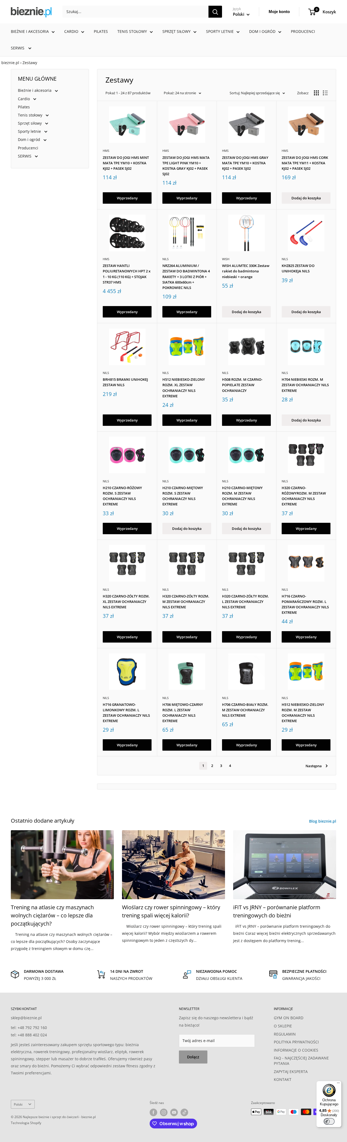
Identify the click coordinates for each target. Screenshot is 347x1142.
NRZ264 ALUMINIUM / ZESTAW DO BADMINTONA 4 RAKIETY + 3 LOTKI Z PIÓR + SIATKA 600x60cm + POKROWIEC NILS (186, 276)
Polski (18, 1104)
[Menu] (338, 1084)
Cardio (71, 31)
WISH (225, 259)
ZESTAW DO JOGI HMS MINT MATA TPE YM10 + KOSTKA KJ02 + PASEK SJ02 (126, 163)
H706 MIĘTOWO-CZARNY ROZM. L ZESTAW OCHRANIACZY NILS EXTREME (182, 712)
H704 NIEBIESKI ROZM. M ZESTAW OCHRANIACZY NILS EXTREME (305, 385)
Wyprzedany (127, 198)
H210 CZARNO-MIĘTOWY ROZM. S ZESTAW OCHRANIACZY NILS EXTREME (182, 495)
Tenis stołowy (132, 31)
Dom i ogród (262, 31)
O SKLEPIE (283, 1025)
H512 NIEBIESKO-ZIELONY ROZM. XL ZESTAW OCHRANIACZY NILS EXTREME (183, 387)
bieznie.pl (10, 62)
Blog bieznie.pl (323, 821)
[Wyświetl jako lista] (325, 92)
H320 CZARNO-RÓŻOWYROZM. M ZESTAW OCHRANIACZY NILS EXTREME (304, 495)
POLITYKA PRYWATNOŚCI (296, 1042)
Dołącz (193, 1056)
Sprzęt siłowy (176, 31)
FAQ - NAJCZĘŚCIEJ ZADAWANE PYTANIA (301, 1060)
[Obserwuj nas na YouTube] (174, 1112)
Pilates (101, 31)
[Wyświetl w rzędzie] (316, 92)
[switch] (329, 1121)
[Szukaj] (215, 12)
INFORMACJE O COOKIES (296, 1050)
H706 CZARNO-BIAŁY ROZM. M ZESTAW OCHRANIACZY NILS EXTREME (245, 710)
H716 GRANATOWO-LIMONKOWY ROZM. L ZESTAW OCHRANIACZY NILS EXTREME (126, 712)
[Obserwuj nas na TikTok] (184, 1112)
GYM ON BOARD (288, 1017)
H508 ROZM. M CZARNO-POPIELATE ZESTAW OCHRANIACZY (242, 385)
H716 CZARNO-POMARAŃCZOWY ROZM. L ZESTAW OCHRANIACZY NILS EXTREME (305, 604)
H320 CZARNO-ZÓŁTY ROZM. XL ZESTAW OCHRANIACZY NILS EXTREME (126, 601)
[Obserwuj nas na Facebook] (153, 1112)
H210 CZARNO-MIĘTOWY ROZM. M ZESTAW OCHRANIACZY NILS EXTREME (242, 495)
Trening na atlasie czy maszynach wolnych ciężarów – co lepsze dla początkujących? (52, 915)
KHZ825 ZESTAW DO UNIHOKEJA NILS (298, 268)
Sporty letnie (220, 31)
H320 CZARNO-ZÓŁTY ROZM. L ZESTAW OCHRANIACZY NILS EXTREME (245, 601)
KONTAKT (282, 1079)
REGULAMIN (285, 1034)
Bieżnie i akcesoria (30, 31)
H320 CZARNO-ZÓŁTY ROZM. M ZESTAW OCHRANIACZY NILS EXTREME (185, 601)
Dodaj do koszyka (306, 198)
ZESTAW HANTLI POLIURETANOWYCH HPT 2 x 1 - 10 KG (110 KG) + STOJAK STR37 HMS (126, 273)
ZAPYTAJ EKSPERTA (291, 1071)
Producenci (303, 31)
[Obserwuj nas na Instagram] (164, 1112)
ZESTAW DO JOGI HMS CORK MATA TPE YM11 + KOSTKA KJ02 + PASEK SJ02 (305, 163)
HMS (106, 151)
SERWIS (18, 48)
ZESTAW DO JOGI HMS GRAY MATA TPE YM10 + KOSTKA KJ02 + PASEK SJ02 (245, 163)
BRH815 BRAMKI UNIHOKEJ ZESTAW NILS (125, 382)
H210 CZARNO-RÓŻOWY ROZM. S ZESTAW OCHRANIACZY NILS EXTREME (122, 495)
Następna (314, 765)
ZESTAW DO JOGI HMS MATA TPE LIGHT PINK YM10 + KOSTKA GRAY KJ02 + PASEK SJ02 (186, 165)
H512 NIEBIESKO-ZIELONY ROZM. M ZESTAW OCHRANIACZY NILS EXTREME (303, 712)
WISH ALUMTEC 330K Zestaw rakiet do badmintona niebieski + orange (245, 271)
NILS (165, 259)
